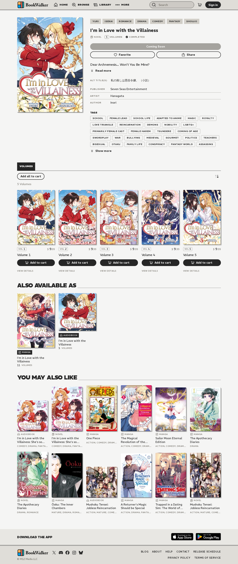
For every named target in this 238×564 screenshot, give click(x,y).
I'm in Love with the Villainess (30, 359)
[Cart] (200, 5)
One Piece (93, 438)
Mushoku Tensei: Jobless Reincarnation (101, 506)
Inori (113, 102)
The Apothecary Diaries (201, 440)
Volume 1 (23, 255)
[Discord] (61, 552)
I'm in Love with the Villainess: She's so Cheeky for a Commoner (30, 440)
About (157, 551)
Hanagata (117, 96)
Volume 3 (106, 255)
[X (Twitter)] (54, 552)
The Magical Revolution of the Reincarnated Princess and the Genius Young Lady (136, 440)
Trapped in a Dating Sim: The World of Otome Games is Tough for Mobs (168, 506)
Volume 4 (148, 255)
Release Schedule (207, 551)
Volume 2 (65, 255)
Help (169, 551)
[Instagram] (74, 552)
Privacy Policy (179, 558)
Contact (183, 551)
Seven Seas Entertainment (128, 89)
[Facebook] (67, 552)
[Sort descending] (217, 176)
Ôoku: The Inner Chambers (62, 506)
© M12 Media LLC (27, 559)
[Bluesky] (81, 552)
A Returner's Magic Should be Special (134, 506)
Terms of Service (207, 558)
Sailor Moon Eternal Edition (168, 440)
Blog (145, 551)
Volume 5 (190, 255)
